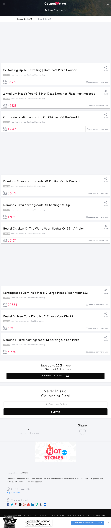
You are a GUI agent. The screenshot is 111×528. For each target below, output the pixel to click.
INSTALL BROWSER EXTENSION (88, 523)
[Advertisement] (55, 42)
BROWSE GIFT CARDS (53, 375)
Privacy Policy (100, 515)
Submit (55, 411)
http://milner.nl (13, 492)
